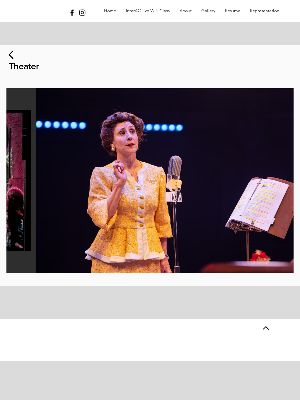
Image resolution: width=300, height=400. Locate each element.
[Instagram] (82, 12)
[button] (150, 180)
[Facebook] (72, 12)
